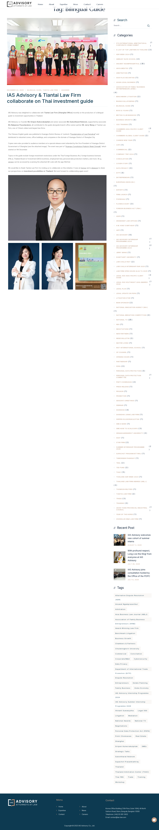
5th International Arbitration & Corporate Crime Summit (131, 44)
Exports (120, 190)
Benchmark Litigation (126, 96)
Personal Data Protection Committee (128, 376)
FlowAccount (122, 204)
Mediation (133, 716)
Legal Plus (121, 289)
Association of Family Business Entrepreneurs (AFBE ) (130, 88)
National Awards (123, 721)
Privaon (119, 391)
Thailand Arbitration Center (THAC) (132, 772)
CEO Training (122, 124)
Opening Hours (123, 357)
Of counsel (121, 352)
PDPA (118, 366)
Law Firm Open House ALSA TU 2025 (131, 271)
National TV (121, 320)
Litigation (119, 716)
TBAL (118, 463)
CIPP (118, 145)
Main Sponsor (122, 303)
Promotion (121, 396)
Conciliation (122, 159)
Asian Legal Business (125, 82)
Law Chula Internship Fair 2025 (130, 266)
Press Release (122, 387)
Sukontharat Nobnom (125, 757)
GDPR (118, 216)
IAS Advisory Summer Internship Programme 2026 (130, 702)
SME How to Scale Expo (127, 428)
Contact (87, 4)
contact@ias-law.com (118, 817)
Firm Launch (121, 194)
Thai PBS (119, 777)
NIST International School (128, 348)
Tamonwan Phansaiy (125, 458)
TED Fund (120, 467)
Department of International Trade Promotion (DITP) (131, 669)
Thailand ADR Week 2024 (127, 477)
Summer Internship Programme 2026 (130, 448)
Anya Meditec (122, 68)
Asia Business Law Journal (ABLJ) (131, 614)
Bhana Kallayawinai (125, 101)
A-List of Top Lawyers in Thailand (132, 50)
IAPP (118, 230)
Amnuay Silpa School (126, 59)
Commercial (121, 149)
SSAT (118, 438)
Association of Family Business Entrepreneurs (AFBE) (130, 620)
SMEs (144, 746)
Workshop (120, 782)
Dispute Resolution (124, 678)
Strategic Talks (122, 751)
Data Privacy (122, 168)
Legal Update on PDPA (126, 293)
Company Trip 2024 (125, 154)
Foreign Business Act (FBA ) (128, 208)
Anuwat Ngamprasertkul (128, 64)
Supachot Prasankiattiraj (128, 454)
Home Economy (142, 688)
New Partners (122, 334)
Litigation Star (123, 298)
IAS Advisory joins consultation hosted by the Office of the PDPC (139, 572)
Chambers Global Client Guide (130, 136)
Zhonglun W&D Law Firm (127, 519)
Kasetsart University (126, 257)
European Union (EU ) (125, 182)
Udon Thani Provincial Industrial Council (131, 509)
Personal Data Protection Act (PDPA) (132, 731)
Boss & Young (122, 110)
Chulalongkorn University (127, 649)
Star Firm (120, 442)
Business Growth (124, 120)
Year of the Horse (124, 514)
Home (40, 4)
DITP (118, 173)
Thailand (119, 767)
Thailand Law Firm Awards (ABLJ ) (131, 481)
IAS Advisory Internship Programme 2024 (127, 240)
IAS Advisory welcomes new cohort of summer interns (139, 538)
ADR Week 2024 (123, 54)
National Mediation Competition (131, 315)
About (51, 4)
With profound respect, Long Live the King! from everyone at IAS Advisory (140, 555)
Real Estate (141, 736)
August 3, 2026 (135, 545)
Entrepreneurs (123, 177)
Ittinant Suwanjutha (124, 710)
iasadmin (65, 90)
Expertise (64, 4)
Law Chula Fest (123, 262)
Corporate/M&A (122, 659)
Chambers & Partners (125, 643)
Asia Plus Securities (125, 78)
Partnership (121, 361)
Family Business (122, 688)
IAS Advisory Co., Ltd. (86, 826)
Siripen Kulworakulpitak (127, 419)
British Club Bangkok (126, 115)
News (75, 4)
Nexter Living (122, 343)
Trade (119, 498)
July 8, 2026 (133, 580)
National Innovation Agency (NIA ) (132, 307)
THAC (118, 472)
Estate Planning (140, 683)
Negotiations (122, 329)
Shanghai (120, 410)
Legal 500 (142, 710)
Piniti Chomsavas (124, 382)
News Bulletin (122, 338)
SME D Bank (121, 424)
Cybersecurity (140, 659)
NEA (118, 324)
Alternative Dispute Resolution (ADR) (129, 596)
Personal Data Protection (128, 371)
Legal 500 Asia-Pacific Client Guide (129, 276)
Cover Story (122, 163)
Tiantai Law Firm (50, 90)
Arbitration (121, 73)
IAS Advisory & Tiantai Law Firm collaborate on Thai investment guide (50, 98)
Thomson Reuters (124, 489)
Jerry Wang (121, 252)
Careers (99, 4)
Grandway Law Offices (126, 221)
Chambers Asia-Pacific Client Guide (129, 130)
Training (120, 503)
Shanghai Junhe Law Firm (127, 414)
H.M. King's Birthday (125, 225)
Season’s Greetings (125, 401)
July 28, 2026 (134, 564)
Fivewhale (121, 199)
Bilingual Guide (34, 90)
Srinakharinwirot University (129, 433)
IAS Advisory (122, 235)
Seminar (119, 405)
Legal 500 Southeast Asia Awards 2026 (132, 283)
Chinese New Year (124, 140)
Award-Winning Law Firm (127, 628)
